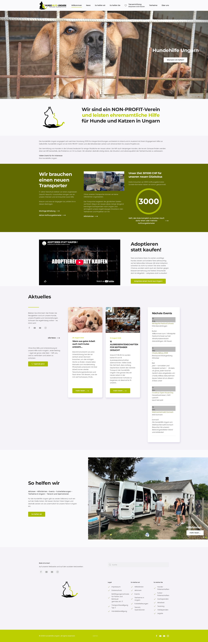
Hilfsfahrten (89, 216)
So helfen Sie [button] (115, 5)
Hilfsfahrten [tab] (205, 537)
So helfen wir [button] (100, 5)
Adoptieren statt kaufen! (146, 247)
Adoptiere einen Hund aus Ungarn (148, 281)
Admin (95, 636)
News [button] (88, 5)
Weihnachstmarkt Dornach (162, 412)
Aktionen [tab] (203, 537)
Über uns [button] (165, 5)
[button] (135, 5)
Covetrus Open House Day (162, 392)
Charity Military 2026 (160, 353)
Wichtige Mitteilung (47, 211)
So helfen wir (44, 483)
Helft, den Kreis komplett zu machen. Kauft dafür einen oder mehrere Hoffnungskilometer (146, 220)
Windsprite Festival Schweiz (163, 323)
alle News (52, 338)
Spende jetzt (39, 364)
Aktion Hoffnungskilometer (50, 215)
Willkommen (76, 5)
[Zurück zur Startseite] (52, 5)
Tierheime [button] (153, 5)
